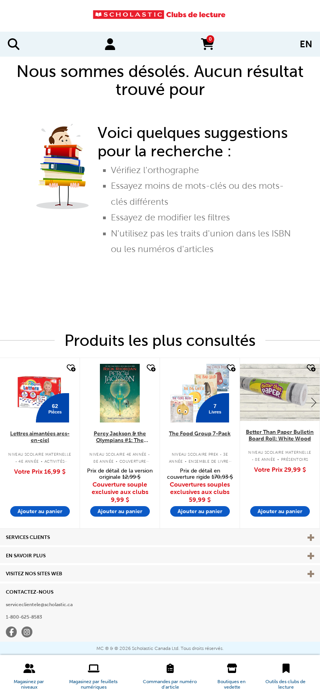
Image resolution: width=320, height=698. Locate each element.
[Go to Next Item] (313, 402)
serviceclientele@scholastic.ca (39, 604)
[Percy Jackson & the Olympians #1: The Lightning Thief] (120, 393)
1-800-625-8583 (24, 617)
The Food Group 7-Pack (200, 433)
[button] (29, 676)
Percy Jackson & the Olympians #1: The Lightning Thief (120, 437)
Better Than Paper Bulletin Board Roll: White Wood (280, 435)
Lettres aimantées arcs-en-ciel (39, 436)
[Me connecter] (110, 44)
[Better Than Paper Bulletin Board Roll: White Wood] (280, 392)
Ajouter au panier (40, 511)
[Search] (14, 44)
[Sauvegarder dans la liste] (70, 368)
